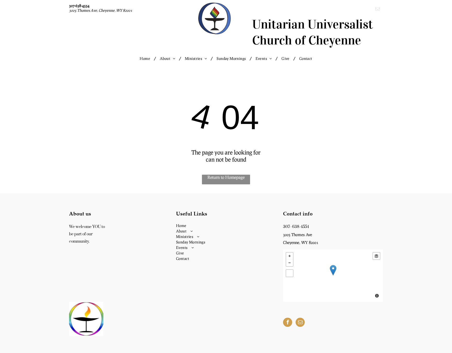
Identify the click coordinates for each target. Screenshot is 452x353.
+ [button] (289, 256)
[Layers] (376, 256)
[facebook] (287, 323)
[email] (377, 9)
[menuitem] (146, 58)
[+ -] (333, 275)
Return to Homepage (226, 177)
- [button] (289, 262)
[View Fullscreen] (289, 273)
